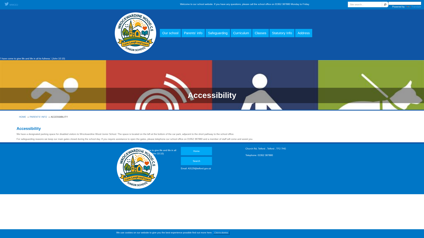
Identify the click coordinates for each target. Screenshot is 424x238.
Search (196, 161)
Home (22, 117)
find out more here (202, 232)
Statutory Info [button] (282, 33)
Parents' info (38, 117)
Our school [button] (170, 33)
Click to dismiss (221, 233)
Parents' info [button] (193, 33)
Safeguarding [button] (218, 33)
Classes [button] (260, 33)
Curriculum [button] (241, 33)
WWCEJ (13, 4)
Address (304, 33)
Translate (416, 6)
